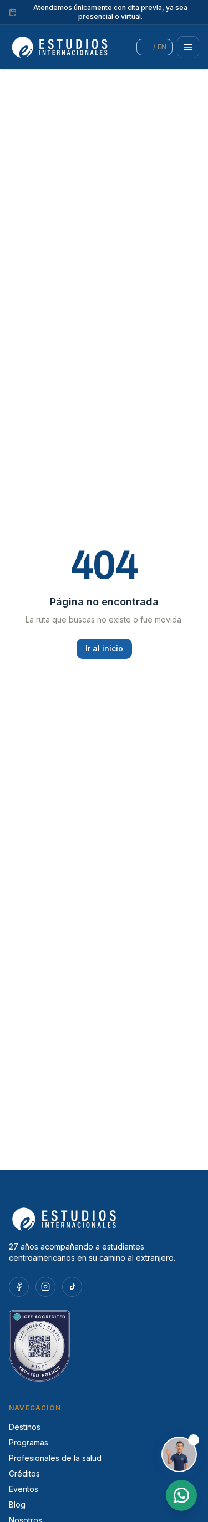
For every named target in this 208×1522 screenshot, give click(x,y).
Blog (17, 1504)
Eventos (23, 1489)
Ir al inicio (104, 648)
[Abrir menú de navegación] (188, 47)
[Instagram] (45, 1287)
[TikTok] (72, 1287)
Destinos (24, 1427)
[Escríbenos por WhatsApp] (181, 1495)
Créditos (24, 1473)
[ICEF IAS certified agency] (104, 1346)
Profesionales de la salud (55, 1458)
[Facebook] (19, 1287)
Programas (28, 1442)
